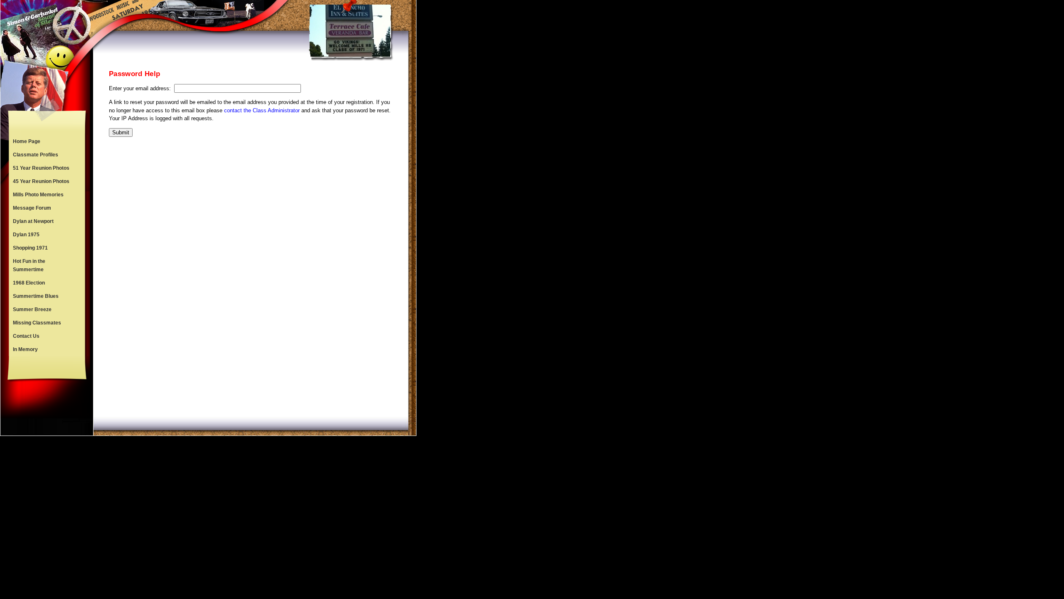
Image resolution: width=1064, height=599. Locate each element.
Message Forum (32, 208)
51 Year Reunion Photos (41, 168)
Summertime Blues (36, 296)
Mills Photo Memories (38, 195)
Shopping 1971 (30, 248)
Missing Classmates (37, 323)
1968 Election (29, 283)
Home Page (26, 141)
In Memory (25, 349)
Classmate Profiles (35, 155)
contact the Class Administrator (262, 110)
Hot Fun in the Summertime (29, 265)
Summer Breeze (32, 309)
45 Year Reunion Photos (41, 181)
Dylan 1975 (26, 235)
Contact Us (26, 336)
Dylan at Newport (33, 221)
